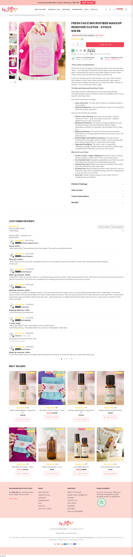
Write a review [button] (104, 227)
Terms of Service (71, 533)
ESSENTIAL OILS (44, 495)
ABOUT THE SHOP (74, 492)
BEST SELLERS (43, 492)
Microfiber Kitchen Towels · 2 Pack (52, 410)
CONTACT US (72, 500)
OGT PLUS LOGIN (44, 509)
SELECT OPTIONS (52, 417)
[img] (20, 240)
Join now (100, 35)
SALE (40, 503)
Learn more (13, 499)
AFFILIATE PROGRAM (75, 511)
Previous (21, 51)
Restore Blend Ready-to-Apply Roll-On (23, 411)
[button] (76, 39)
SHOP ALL (42, 506)
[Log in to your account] (119, 9)
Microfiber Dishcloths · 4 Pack (22, 467)
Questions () (25, 235)
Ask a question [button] (117, 227)
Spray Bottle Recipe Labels (110, 467)
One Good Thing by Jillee (59, 529)
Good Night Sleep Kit (81, 467)
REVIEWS (70, 498)
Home (10, 15)
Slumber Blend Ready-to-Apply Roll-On (81, 411)
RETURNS (71, 509)
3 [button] (66, 359)
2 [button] (64, 359)
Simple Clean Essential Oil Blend (110, 410)
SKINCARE (42, 498)
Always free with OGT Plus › (112, 59)
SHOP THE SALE (88, 3)
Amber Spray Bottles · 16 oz (52, 467)
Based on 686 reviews (17, 228)
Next (63, 51)
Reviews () (14, 235)
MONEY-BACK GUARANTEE (77, 495)
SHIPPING (71, 506)
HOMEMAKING (43, 500)
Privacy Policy (60, 533)
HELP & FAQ (71, 503)
